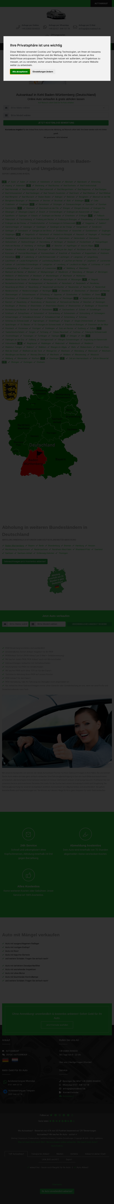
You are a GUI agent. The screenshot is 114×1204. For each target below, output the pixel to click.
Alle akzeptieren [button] (20, 71)
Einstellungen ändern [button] (43, 71)
